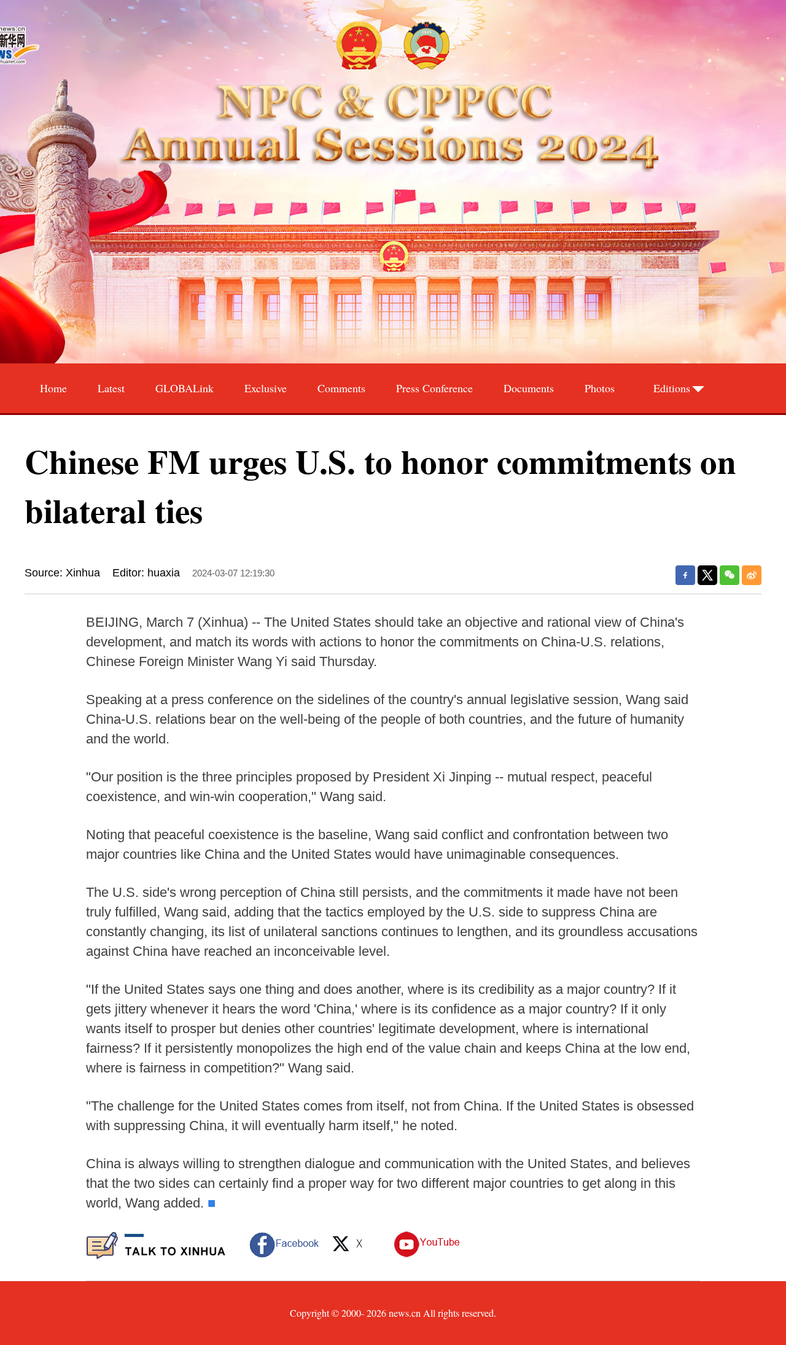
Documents (529, 388)
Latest (111, 388)
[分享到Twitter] (707, 575)
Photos (600, 388)
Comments (341, 388)
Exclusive (265, 388)
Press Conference (434, 388)
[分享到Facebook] (685, 575)
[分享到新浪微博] (751, 575)
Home (53, 388)
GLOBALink (184, 388)
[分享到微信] (729, 575)
